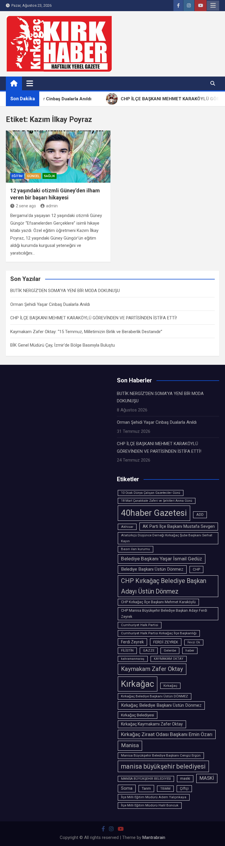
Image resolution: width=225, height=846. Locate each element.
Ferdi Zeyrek (132, 642)
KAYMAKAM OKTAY (168, 659)
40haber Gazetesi (154, 513)
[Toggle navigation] (30, 83)
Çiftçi (184, 788)
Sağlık (49, 176)
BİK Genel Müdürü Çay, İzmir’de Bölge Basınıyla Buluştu (62, 345)
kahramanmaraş (132, 659)
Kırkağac (137, 684)
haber (189, 650)
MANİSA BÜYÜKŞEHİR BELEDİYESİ (146, 779)
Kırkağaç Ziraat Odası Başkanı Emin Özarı (166, 734)
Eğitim (17, 176)
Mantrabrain (153, 837)
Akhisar (127, 527)
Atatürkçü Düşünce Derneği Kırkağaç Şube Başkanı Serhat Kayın (166, 538)
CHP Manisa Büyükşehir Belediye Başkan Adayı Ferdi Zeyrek (164, 613)
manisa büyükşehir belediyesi (163, 766)
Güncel (33, 176)
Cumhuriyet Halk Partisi (139, 625)
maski (185, 779)
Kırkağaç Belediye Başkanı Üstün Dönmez (161, 705)
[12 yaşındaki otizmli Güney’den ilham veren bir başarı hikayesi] (58, 156)
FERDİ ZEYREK (165, 642)
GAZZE (148, 650)
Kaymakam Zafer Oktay (152, 668)
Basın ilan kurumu (135, 549)
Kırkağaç (170, 686)
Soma (126, 788)
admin (52, 206)
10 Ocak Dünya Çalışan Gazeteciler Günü (150, 493)
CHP (196, 569)
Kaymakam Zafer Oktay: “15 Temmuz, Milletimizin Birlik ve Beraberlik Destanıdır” (86, 331)
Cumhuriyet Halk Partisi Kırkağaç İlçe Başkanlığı (159, 633)
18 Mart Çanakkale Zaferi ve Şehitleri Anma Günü (156, 501)
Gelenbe (170, 650)
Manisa (130, 745)
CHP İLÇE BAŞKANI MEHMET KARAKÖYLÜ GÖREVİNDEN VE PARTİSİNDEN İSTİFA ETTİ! (93, 318)
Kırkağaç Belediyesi (137, 715)
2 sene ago (26, 206)
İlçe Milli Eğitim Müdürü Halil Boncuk (149, 805)
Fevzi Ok (194, 642)
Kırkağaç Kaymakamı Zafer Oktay (152, 724)
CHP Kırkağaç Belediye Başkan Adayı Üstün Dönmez (163, 586)
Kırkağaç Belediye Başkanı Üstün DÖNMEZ (154, 696)
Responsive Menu (213, 6)
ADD (200, 515)
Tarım (146, 788)
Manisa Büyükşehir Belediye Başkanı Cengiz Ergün (161, 755)
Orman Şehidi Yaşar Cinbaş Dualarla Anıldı (50, 304)
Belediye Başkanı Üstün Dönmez (152, 569)
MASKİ (207, 778)
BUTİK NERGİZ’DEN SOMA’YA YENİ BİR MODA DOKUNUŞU (65, 290)
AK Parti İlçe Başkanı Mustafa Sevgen (179, 526)
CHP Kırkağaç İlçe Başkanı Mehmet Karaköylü (158, 602)
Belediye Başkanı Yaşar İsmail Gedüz (161, 559)
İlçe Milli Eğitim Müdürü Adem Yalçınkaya (153, 797)
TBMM (165, 788)
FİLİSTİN (127, 650)
